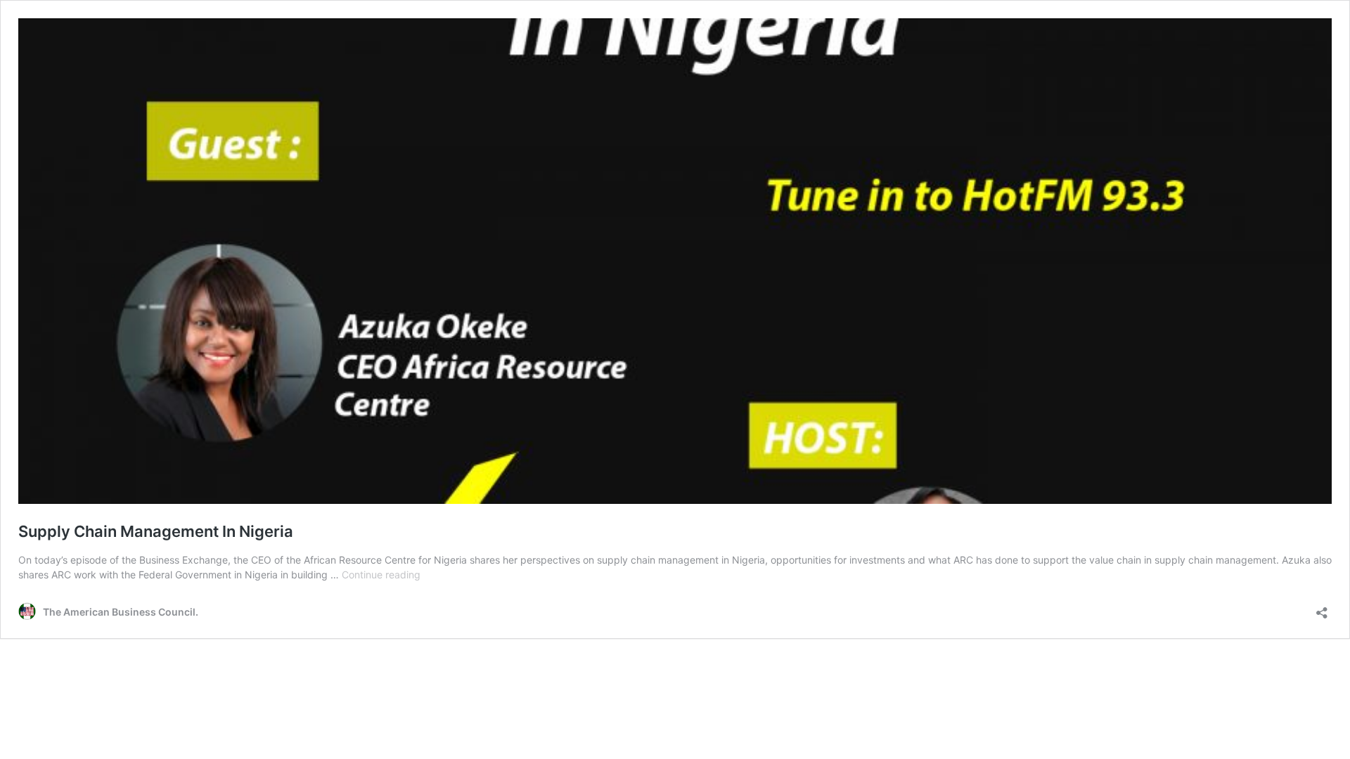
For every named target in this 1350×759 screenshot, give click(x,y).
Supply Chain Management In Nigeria (155, 531)
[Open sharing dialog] (1322, 608)
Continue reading (381, 574)
